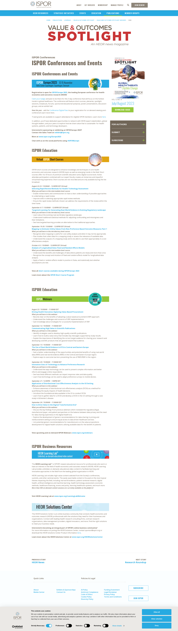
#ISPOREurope (73, 141)
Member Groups (132, 13)
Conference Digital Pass (59, 110)
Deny (157, 625)
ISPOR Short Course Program (62, 275)
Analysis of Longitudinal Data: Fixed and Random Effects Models (58, 248)
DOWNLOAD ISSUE (122, 109)
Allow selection (156, 619)
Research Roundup (135, 562)
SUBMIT (116, 132)
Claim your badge (38, 99)
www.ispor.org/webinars (82, 433)
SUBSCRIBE (117, 140)
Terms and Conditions (113, 597)
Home (48, 20)
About (79, 5)
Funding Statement (112, 590)
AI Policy (84, 590)
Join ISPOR (138, 598)
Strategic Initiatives (64, 13)
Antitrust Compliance (89, 592)
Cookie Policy (86, 597)
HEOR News (38, 562)
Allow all (157, 612)
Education (96, 13)
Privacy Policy (109, 594)
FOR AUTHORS (119, 124)
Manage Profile (117, 5)
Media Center (39, 592)
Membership (103, 5)
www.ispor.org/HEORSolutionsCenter (87, 537)
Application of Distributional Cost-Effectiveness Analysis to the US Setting (62, 383)
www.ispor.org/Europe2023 (50, 136)
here (104, 117)
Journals (67, 20)
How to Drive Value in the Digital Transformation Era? (54, 405)
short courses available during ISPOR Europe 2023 (59, 271)
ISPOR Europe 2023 (59, 92)
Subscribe (138, 588)
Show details (117, 626)
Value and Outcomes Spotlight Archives (111, 20)
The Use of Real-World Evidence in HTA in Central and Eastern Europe (60, 347)
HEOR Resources (40, 13)
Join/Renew (139, 5)
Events (83, 13)
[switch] (69, 625)
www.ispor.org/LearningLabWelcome (69, 496)
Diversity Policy (87, 599)
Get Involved (90, 5)
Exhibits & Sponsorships (66, 590)
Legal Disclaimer (110, 592)
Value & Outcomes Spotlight (83, 20)
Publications (113, 13)
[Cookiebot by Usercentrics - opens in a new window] (17, 627)
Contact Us (61, 592)
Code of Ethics (87, 594)
